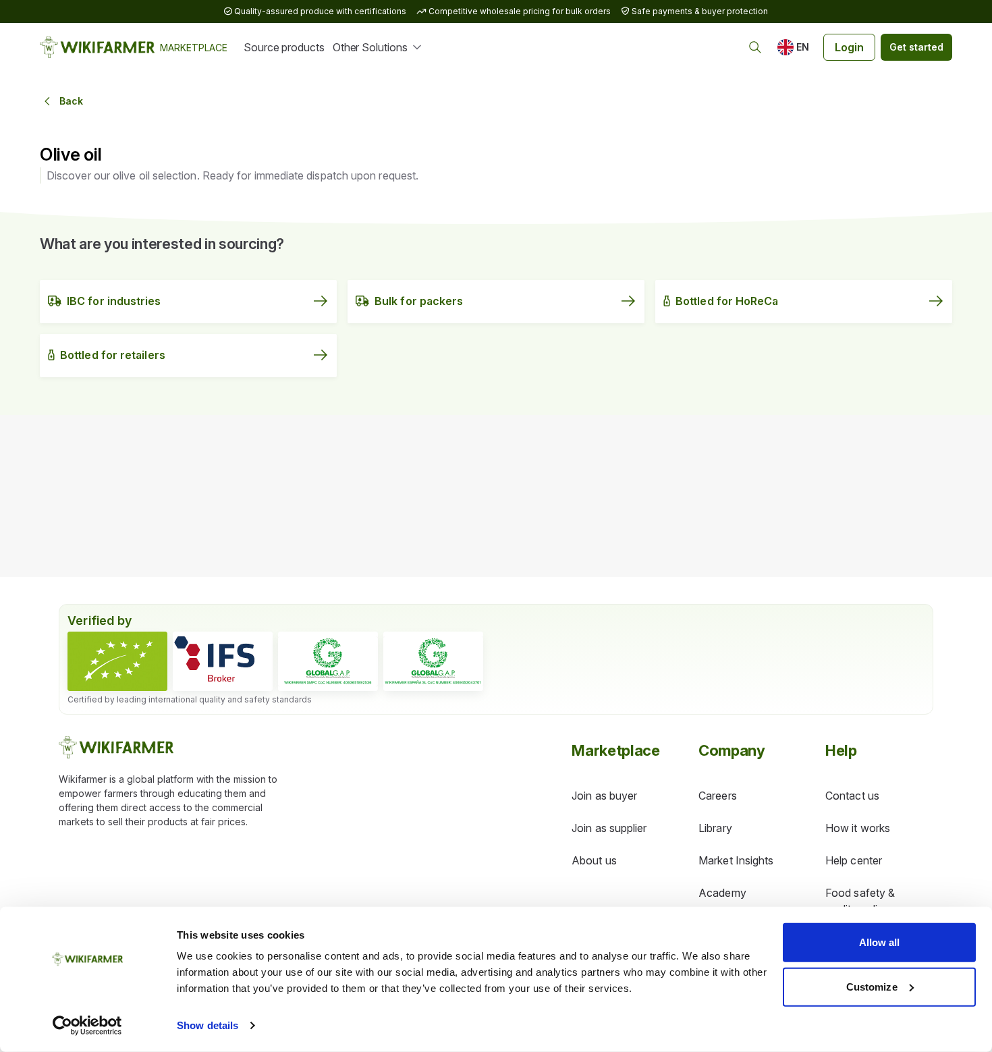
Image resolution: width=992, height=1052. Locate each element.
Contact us (852, 795)
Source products (284, 47)
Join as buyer (604, 795)
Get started (916, 47)
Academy (722, 892)
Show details (207, 1025)
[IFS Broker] (223, 661)
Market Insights (735, 860)
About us (594, 860)
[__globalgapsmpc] (328, 661)
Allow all (879, 942)
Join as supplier (609, 828)
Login (849, 47)
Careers (717, 795)
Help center (853, 860)
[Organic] (117, 661)
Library (715, 828)
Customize (872, 986)
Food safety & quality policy (860, 901)
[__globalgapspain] (433, 661)
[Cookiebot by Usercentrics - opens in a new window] (87, 1026)
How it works (857, 828)
